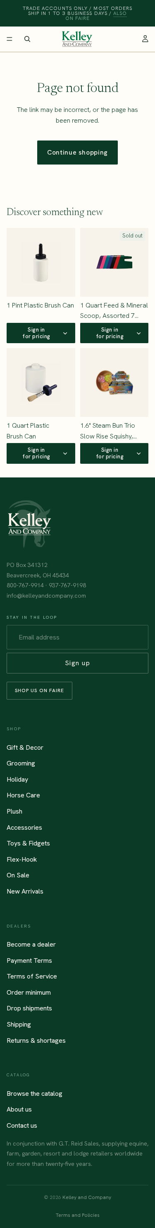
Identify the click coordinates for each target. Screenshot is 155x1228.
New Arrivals (25, 891)
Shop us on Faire (39, 690)
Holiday (17, 779)
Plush (14, 811)
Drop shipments (29, 1008)
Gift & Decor (25, 747)
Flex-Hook (22, 859)
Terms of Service (32, 976)
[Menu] (9, 38)
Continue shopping (77, 152)
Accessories (24, 827)
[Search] (27, 39)
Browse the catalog (34, 1093)
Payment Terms (29, 960)
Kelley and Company (86, 1197)
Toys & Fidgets (28, 843)
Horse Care (23, 795)
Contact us (22, 1125)
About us (19, 1109)
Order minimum (29, 992)
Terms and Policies (78, 1215)
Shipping (19, 1024)
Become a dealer (31, 944)
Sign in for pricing (36, 333)
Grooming (21, 763)
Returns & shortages (36, 1040)
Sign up (77, 663)
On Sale (18, 875)
